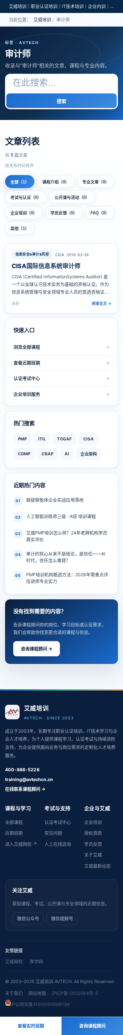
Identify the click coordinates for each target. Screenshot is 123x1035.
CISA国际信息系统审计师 (46, 266)
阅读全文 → (101, 303)
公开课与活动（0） (72, 197)
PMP (22, 438)
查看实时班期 (31, 1025)
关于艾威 (93, 854)
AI (67, 453)
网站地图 (37, 993)
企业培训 (93, 822)
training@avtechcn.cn (29, 779)
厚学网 (36, 961)
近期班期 (14, 833)
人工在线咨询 (57, 844)
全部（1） (19, 182)
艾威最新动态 (97, 865)
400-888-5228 (22, 769)
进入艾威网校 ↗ (21, 844)
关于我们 (14, 993)
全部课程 (14, 822)
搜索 (61, 101)
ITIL (42, 438)
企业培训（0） (23, 213)
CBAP (47, 453)
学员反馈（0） (63, 213)
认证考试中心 (57, 822)
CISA (88, 438)
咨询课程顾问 (92, 1025)
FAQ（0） (100, 213)
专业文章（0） (95, 182)
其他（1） (19, 228)
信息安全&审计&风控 (32, 254)
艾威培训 (42, 19)
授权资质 (93, 833)
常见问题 (53, 833)
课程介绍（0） (55, 182)
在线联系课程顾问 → (25, 789)
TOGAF (64, 438)
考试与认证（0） (25, 197)
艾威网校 (14, 961)
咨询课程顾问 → (36, 648)
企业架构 (88, 453)
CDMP (24, 453)
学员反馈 (93, 844)
